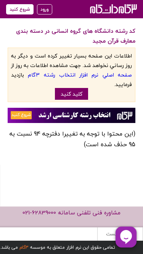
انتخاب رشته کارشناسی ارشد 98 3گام (112, 8)
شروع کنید (20, 9)
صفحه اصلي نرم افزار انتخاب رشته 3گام (80, 75)
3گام (24, 247)
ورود (44, 9)
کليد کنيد (71, 94)
